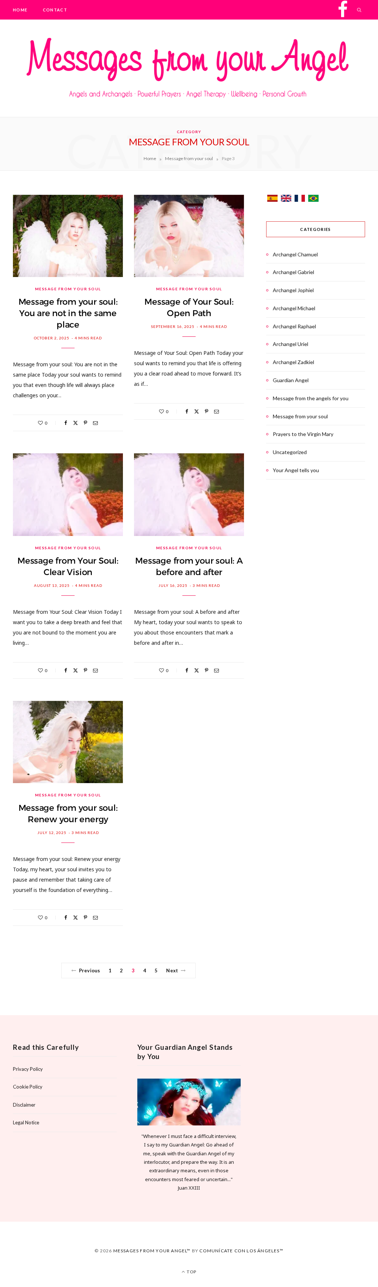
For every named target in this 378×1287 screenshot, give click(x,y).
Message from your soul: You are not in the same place (68, 313)
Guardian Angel (291, 380)
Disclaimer (24, 1105)
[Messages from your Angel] (189, 70)
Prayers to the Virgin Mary (303, 434)
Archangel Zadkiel (293, 362)
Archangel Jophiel (293, 290)
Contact (55, 9)
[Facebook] (65, 423)
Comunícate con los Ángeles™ (241, 1250)
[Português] (313, 200)
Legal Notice (26, 1122)
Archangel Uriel (290, 344)
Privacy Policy (28, 1069)
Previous (89, 970)
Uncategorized (290, 452)
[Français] (300, 200)
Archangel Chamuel (295, 254)
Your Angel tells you (296, 470)
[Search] (359, 10)
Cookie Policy (27, 1087)
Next (172, 970)
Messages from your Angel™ (152, 1250)
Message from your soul (189, 158)
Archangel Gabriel (293, 272)
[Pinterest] (85, 423)
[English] (286, 200)
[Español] (273, 200)
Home (20, 9)
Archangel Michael (294, 308)
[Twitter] (75, 423)
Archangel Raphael (294, 326)
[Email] (95, 423)
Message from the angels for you (310, 398)
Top (191, 1271)
